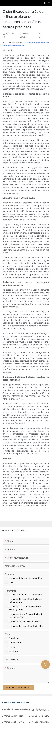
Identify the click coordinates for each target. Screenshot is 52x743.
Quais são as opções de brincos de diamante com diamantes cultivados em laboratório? (25, 709)
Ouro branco (15, 638)
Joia (11, 582)
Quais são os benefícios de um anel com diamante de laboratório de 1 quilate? (39, 716)
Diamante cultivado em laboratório (25, 578)
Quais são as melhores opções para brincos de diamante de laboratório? (39, 710)
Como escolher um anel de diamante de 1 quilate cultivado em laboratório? (14, 722)
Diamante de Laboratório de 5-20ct (26, 626)
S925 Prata (14, 651)
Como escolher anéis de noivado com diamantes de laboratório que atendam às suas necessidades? (39, 722)
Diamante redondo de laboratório (25, 594)
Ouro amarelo (15, 642)
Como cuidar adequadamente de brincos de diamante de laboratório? (14, 716)
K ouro (12, 647)
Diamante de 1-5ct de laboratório (25, 621)
